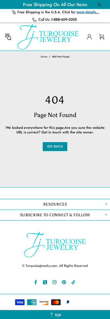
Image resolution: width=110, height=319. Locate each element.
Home (44, 57)
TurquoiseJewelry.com (48, 37)
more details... (87, 12)
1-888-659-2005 (64, 19)
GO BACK (55, 146)
